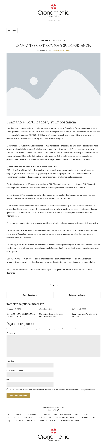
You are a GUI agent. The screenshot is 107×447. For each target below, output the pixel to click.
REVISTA (31, 421)
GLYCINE (46, 415)
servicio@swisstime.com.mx (53, 407)
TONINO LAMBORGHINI (68, 421)
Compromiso (44, 40)
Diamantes (56, 40)
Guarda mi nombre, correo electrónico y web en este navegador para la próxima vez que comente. (52, 389)
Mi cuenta (84, 418)
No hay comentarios (62, 50)
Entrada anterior (30, 295)
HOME (86, 415)
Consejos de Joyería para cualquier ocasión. (51, 315)
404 (8, 415)
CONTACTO (19, 415)
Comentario (13, 333)
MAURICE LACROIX (44, 418)
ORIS (94, 418)
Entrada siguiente (77, 295)
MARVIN (28, 418)
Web (9, 380)
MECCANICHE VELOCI (66, 418)
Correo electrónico (16, 370)
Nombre (11, 361)
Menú (13, 30)
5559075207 (53, 410)
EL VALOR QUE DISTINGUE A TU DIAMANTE (21, 315)
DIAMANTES (33, 415)
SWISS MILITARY (46, 421)
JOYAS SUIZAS (14, 418)
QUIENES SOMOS (15, 421)
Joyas (66, 40)
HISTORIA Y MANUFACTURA (66, 415)
